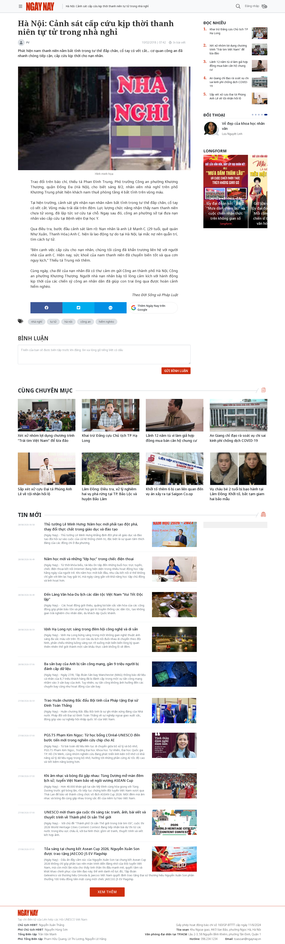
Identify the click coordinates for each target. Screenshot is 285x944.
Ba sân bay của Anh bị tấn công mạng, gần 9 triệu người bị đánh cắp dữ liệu (91, 666)
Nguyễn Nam (230, 138)
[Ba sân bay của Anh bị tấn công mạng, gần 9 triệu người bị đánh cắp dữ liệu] (174, 674)
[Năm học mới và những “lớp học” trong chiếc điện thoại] (174, 569)
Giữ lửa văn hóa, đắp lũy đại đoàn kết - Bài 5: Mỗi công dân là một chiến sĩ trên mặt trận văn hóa (225, 213)
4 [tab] (263, 114)
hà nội (68, 321)
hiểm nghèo (106, 321)
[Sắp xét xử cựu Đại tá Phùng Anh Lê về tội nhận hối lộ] (259, 98)
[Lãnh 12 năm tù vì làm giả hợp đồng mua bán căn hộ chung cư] (259, 66)
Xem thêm (107, 891)
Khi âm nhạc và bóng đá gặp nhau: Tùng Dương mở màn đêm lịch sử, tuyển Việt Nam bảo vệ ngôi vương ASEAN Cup (93, 778)
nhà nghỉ (36, 321)
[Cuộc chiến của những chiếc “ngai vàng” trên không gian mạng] (211, 128)
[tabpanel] (235, 130)
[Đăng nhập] (264, 6)
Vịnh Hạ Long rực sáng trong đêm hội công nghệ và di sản (91, 629)
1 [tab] (253, 114)
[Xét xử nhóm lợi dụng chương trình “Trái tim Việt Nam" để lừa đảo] (259, 49)
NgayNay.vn (40, 6)
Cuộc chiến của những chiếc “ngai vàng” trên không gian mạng (244, 128)
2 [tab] (257, 114)
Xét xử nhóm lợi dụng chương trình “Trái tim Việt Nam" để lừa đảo (228, 49)
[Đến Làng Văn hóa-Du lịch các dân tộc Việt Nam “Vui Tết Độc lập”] (174, 604)
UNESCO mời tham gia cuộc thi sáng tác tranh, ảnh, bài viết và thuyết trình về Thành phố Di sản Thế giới (95, 814)
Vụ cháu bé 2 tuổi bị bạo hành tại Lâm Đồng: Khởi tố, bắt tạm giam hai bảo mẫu (237, 494)
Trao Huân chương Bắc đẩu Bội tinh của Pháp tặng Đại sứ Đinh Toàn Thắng (91, 703)
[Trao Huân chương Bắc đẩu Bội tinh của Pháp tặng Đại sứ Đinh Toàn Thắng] (174, 710)
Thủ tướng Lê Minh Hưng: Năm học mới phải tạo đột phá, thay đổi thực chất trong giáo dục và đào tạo (91, 526)
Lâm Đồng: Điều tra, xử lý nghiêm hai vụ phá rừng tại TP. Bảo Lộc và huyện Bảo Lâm (109, 494)
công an (85, 321)
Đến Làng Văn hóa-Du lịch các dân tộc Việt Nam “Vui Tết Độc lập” (93, 597)
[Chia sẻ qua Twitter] (78, 307)
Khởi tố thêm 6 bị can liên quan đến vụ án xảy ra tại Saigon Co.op (174, 491)
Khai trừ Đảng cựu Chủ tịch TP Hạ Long (229, 31)
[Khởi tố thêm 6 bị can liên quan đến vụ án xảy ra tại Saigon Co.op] (174, 468)
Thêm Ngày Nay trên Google (151, 307)
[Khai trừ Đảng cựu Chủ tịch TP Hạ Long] (259, 33)
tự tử (53, 321)
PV (27, 42)
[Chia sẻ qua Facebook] (46, 307)
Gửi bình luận (176, 371)
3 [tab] (260, 114)
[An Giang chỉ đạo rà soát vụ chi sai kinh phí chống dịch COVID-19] (259, 82)
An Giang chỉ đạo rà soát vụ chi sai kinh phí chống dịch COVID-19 (229, 82)
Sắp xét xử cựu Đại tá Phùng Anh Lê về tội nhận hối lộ (228, 96)
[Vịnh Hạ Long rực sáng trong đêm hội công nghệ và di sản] (174, 639)
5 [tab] (266, 114)
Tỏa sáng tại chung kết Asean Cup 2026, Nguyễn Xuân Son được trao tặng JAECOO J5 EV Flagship (91, 851)
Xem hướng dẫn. (167, 324)
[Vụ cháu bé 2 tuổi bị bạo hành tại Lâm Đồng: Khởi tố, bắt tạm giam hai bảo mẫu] (238, 468)
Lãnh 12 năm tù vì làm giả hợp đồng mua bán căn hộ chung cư (229, 65)
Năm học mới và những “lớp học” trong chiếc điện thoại (89, 559)
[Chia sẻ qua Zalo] (110, 307)
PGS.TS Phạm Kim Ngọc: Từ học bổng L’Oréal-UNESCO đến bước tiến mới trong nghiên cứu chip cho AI (92, 737)
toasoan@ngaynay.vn (247, 939)
